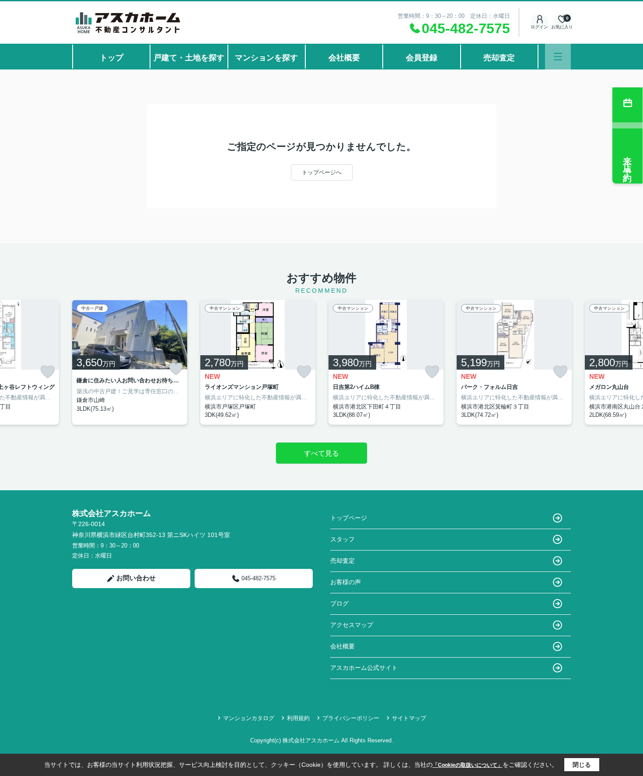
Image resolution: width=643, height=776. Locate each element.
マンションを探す (266, 57)
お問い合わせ (136, 578)
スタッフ (342, 539)
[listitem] (130, 362)
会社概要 (344, 57)
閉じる (582, 764)
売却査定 (499, 57)
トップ (111, 57)
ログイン (539, 26)
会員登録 (421, 57)
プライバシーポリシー (350, 718)
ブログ (339, 603)
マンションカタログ (248, 718)
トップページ (348, 517)
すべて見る (321, 453)
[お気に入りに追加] (48, 372)
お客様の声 (345, 582)
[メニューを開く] (557, 56)
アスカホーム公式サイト (364, 667)
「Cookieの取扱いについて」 (468, 765)
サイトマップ (409, 718)
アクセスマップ (351, 624)
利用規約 (298, 718)
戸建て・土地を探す (189, 57)
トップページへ (322, 172)
